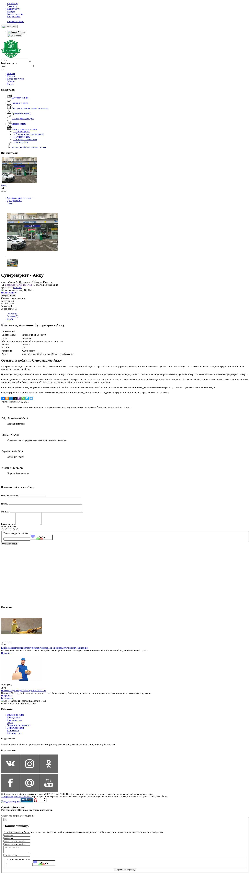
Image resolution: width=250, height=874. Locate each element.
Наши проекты (14, 720)
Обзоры (11, 81)
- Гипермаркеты (21, 131)
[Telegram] (31, 398)
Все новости (7, 698)
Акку (3, 185)
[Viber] (19, 398)
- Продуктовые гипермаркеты (28, 134)
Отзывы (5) (12, 316)
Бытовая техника (20, 97)
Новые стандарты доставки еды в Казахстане (23, 690)
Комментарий (8, 524)
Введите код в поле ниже (15, 533)
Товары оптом (19, 124)
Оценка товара (8, 526)
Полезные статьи (15, 78)
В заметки (39, 285)
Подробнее (6, 653)
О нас (10, 722)
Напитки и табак (20, 103)
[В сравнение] (2, 191)
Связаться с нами (15, 728)
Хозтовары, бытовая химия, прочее (29, 147)
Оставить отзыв (24, 285)
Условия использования (18, 725)
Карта (10, 319)
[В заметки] (5, 191)
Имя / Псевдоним (9, 495)
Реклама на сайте (15, 715)
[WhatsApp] (23, 398)
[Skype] (27, 398)
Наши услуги (13, 717)
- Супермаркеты (21, 137)
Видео (10, 84)
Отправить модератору (125, 869)
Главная (11, 73)
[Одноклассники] (7, 398)
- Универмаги (20, 142)
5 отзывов (10, 285)
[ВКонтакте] (3, 398)
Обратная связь (14, 733)
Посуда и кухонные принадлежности (30, 108)
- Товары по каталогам (25, 139)
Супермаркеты (14, 200)
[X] (15, 398)
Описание (12, 313)
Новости (11, 76)
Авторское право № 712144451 (16, 796)
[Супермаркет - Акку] (32, 257)
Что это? (17, 287)
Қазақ (18, 35)
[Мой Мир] (11, 398)
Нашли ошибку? (9, 292)
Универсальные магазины (24, 129)
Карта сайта (13, 730)
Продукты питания (21, 113)
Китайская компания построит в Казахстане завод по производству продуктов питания (44, 648)
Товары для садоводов (23, 118)
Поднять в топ (8, 295)
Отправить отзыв (9, 544)
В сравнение (51, 285)
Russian (21, 32)
